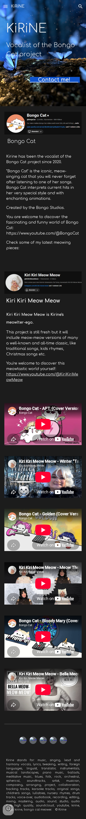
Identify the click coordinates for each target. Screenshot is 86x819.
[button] (5, 6)
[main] (43, 39)
